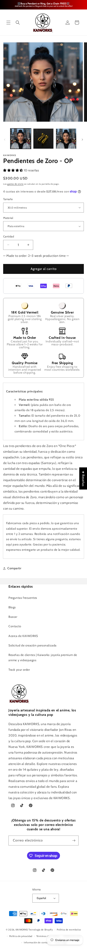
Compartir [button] (14, 568)
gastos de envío (15, 184)
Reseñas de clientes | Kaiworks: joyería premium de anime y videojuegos (42, 657)
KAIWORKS (22, 929)
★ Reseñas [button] (83, 478)
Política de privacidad (20, 936)
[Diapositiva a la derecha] (82, 139)
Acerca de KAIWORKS (23, 636)
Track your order (19, 670)
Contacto (14, 626)
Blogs (12, 607)
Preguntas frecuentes (22, 598)
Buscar (12, 617)
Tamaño (8, 199)
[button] (8, 22)
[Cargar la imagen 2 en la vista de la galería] (43, 138)
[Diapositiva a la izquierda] (4, 139)
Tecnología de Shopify (41, 929)
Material (8, 217)
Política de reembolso (69, 929)
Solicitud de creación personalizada (32, 645)
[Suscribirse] (73, 840)
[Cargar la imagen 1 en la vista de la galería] (20, 138)
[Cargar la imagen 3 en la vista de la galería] (66, 138)
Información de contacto (37, 942)
